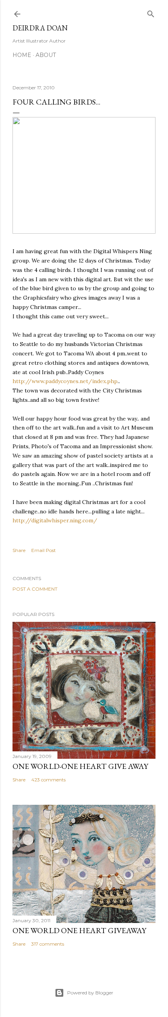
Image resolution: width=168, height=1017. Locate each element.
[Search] (150, 12)
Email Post (43, 550)
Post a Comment (35, 589)
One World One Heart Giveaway (79, 930)
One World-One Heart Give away (80, 766)
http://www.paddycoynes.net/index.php (65, 381)
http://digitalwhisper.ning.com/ (55, 520)
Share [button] (19, 550)
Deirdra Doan (40, 27)
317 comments (47, 944)
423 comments (48, 780)
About (46, 55)
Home (22, 55)
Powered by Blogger (90, 993)
